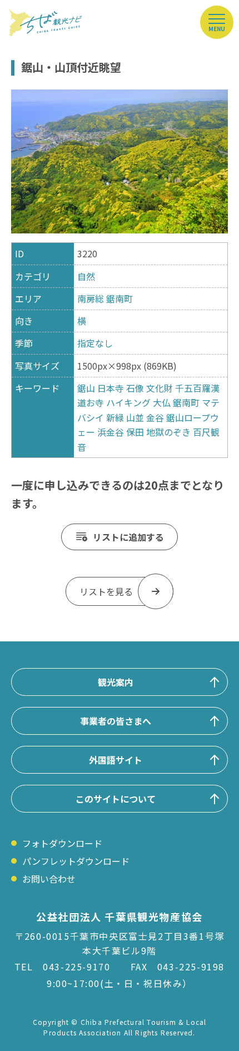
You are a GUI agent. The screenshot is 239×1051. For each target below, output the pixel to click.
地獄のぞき (168, 432)
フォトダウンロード (62, 843)
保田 (135, 432)
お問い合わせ (49, 878)
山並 (135, 417)
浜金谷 (110, 432)
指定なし (95, 343)
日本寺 (110, 388)
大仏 (162, 402)
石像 (135, 388)
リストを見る (106, 591)
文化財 (159, 388)
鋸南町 (119, 298)
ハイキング (128, 402)
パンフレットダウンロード (76, 860)
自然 (86, 276)
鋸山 (86, 388)
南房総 (90, 298)
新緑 (115, 417)
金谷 (155, 417)
